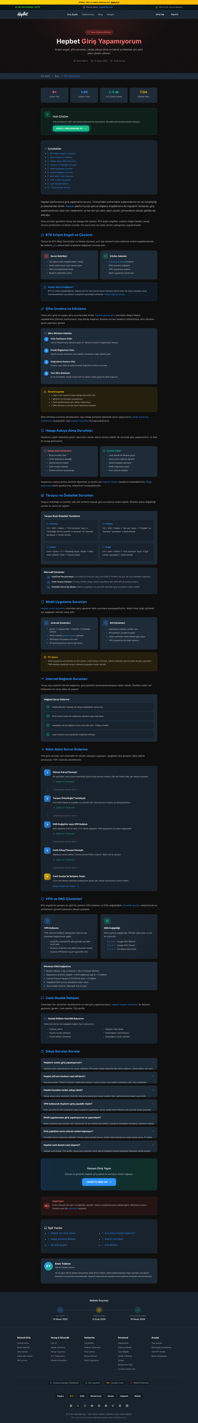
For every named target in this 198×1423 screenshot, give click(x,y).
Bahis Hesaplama (159, 1356)
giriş (55, 245)
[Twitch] (113, 1405)
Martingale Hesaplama (161, 1347)
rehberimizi (73, 1208)
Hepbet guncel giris (105, 315)
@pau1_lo (115, 2)
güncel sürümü (69, 635)
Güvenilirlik (89, 1343)
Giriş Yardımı (22, 1352)
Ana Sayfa (72, 14)
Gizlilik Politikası (125, 1356)
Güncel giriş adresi (117, 262)
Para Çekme (89, 1352)
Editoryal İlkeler (124, 1347)
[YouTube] (92, 1405)
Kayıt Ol (174, 14)
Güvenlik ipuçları (131, 905)
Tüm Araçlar (157, 1343)
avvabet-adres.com (126, 1369)
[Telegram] (71, 1405)
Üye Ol (54, 1343)
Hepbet (70, 206)
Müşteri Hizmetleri (59, 1360)
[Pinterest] (99, 1405)
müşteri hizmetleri (80, 420)
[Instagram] (85, 1405)
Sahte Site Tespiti (24, 1356)
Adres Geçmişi (23, 1347)
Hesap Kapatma (58, 1352)
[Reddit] (120, 1405)
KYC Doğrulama (58, 1356)
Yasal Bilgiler (123, 1352)
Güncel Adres (23, 1343)
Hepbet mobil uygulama (53, 608)
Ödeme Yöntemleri (92, 1347)
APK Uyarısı (22, 1360)
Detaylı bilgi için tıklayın (115, 294)
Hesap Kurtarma (58, 1347)
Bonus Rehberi (90, 1356)
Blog (100, 14)
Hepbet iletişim (110, 481)
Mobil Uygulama (91, 1360)
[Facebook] (106, 1405)
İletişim (110, 14)
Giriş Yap (160, 14)
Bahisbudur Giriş (125, 1364)
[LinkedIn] (127, 1405)
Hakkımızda (88, 14)
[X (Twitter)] (78, 1405)
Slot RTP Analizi (158, 1352)
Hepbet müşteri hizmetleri (125, 1004)
